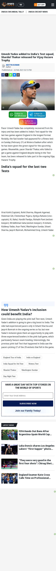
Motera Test (33, 364)
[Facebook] (3, 74)
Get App (41, 5)
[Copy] (18, 75)
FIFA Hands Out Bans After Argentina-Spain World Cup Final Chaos (34, 433)
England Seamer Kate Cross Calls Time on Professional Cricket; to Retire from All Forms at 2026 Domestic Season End (34, 476)
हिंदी (21, 5)
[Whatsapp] (10, 74)
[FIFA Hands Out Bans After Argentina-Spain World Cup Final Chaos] (9, 435)
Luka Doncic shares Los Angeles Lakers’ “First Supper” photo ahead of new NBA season (36, 447)
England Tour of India (12, 357)
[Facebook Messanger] (14, 74)
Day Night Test (9, 376)
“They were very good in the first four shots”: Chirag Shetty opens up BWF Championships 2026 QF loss (36, 462)
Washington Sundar (30, 370)
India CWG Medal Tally (12, 11)
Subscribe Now (28, 403)
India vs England (33, 357)
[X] (6, 74)
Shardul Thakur (9, 370)
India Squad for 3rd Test (13, 364)
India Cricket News (38, 11)
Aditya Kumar (12, 65)
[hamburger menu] (53, 5)
